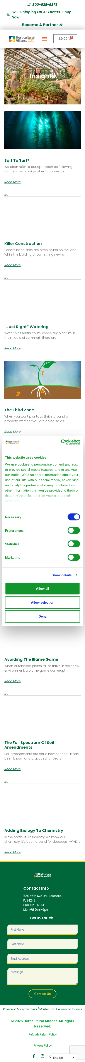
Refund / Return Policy (42, 1034)
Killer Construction (23, 243)
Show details (61, 575)
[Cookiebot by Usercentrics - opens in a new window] (61, 442)
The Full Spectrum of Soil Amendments (29, 745)
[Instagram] (42, 1056)
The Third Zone (19, 410)
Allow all (42, 588)
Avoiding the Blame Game (31, 659)
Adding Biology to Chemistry (33, 830)
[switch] (74, 530)
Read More (12, 181)
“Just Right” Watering (26, 326)
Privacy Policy (42, 1045)
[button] (45, 39)
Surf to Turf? (16, 160)
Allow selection (42, 602)
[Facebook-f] (34, 1056)
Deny (42, 616)
